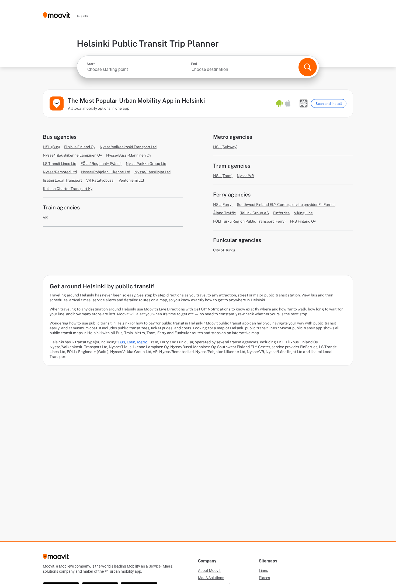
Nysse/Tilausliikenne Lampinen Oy (72, 155)
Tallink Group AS (254, 213)
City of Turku (224, 250)
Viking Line (303, 213)
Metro (142, 342)
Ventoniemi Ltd (131, 180)
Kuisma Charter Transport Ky (67, 188)
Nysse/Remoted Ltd (60, 172)
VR (45, 217)
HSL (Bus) (51, 147)
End (194, 63)
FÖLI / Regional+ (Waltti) (101, 163)
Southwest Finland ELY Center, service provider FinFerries (286, 204)
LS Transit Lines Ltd (59, 163)
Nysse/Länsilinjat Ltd (152, 172)
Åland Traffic (224, 213)
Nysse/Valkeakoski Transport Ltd (128, 147)
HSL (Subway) (225, 147)
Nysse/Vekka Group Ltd (146, 163)
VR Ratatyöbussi (100, 180)
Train (131, 342)
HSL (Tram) (222, 176)
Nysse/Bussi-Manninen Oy (128, 155)
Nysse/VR (245, 176)
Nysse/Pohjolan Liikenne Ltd (105, 172)
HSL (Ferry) (222, 204)
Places (264, 578)
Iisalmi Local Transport (62, 180)
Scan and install (328, 104)
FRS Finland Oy (303, 221)
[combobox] (138, 69)
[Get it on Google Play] (279, 103)
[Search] (307, 67)
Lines (263, 570)
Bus (121, 342)
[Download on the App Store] (287, 103)
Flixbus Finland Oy (79, 147)
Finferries (281, 213)
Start (91, 63)
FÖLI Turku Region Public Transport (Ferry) (249, 221)
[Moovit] (56, 15)
